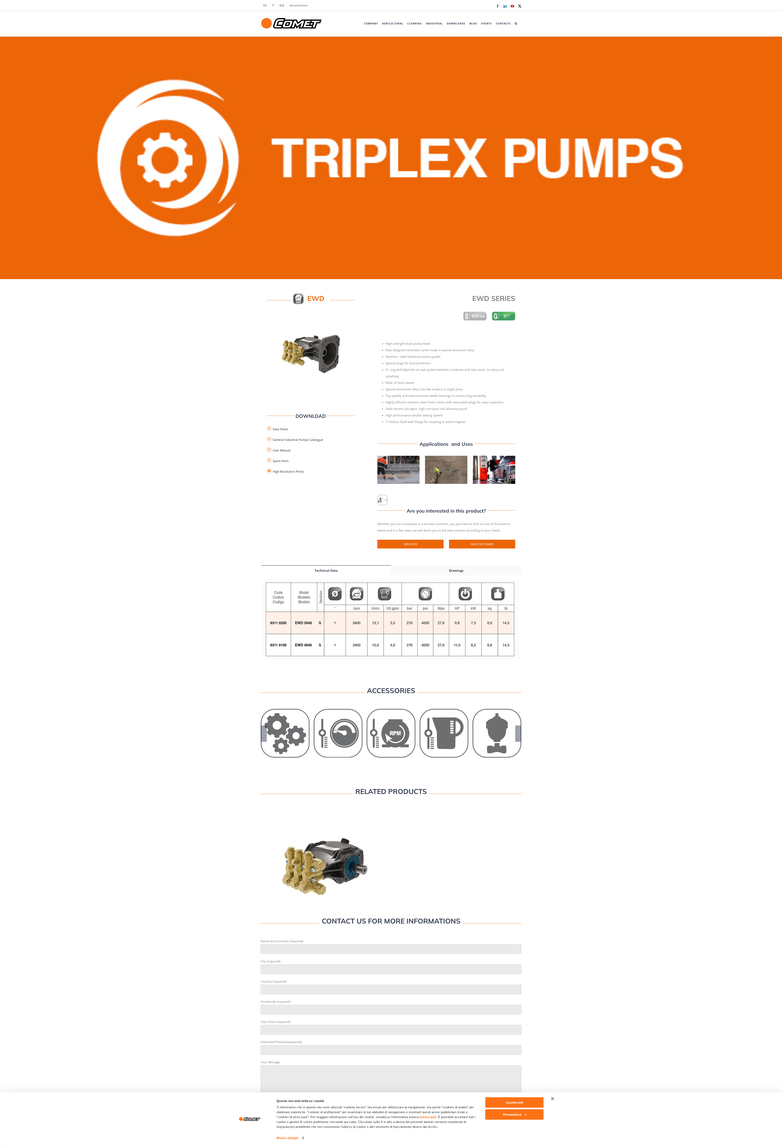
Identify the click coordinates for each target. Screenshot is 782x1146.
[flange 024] (475, 313)
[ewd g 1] (311, 316)
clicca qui (428, 1117)
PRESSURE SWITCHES (338, 729)
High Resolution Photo (288, 471)
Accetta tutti (514, 1102)
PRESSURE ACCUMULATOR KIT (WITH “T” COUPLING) (497, 726)
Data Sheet (280, 429)
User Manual (281, 450)
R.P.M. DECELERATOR (391, 729)
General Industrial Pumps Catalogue (298, 440)
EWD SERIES (324, 862)
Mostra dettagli (287, 1138)
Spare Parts (281, 461)
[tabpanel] (391, 623)
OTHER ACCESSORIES (285, 729)
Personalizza (512, 1114)
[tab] (326, 570)
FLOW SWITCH (444, 729)
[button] (516, 23)
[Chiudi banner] (552, 1098)
